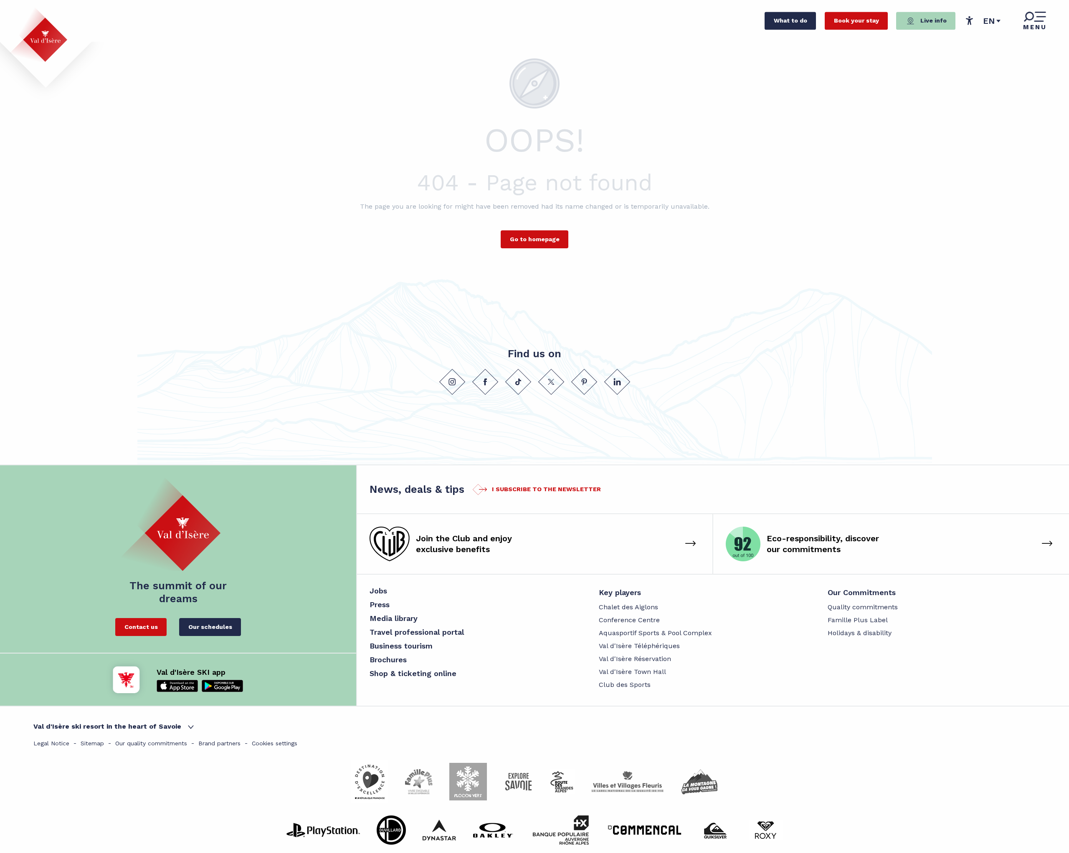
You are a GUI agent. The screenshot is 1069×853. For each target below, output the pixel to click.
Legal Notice (51, 743)
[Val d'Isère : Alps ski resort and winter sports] (38, 35)
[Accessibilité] (969, 20)
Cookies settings (274, 743)
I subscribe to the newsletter (546, 489)
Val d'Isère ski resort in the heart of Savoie (107, 726)
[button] (992, 21)
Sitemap (92, 743)
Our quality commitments (151, 743)
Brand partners (219, 743)
